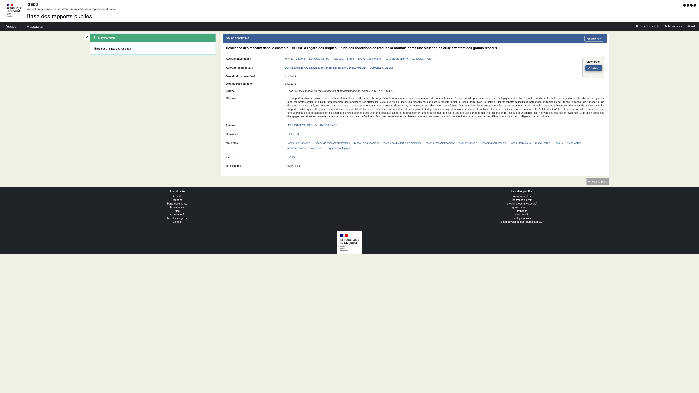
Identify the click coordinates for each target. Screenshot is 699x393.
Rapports (177, 200)
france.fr (522, 211)
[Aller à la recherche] (692, 5)
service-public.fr (522, 196)
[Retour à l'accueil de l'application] (349, 242)
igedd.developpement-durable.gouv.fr (522, 221)
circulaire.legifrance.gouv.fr (522, 203)
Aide (177, 211)
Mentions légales (177, 218)
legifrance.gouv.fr (522, 200)
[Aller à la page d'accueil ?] (695, 5)
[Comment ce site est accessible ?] (685, 5)
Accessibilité (177, 214)
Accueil (177, 196)
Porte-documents (177, 203)
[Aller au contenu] (688, 5)
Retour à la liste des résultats (113, 48)
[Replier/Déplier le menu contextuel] (87, 37)
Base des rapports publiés (59, 16)
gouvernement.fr (522, 207)
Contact (177, 221)
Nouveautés (177, 207)
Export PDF (595, 38)
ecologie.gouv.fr (522, 218)
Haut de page (599, 181)
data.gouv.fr (522, 214)
